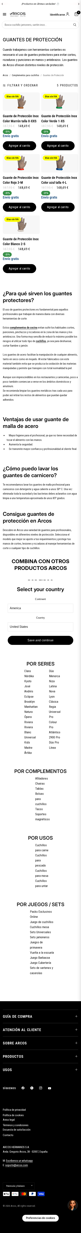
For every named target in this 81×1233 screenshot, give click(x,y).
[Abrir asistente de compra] (72, 1205)
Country (40, 617)
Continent (40, 599)
